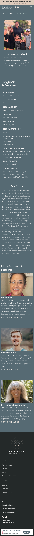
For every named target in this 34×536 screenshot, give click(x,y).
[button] (17, 7)
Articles (4, 485)
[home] (7, 7)
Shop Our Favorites (8, 512)
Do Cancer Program (8, 509)
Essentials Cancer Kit (9, 505)
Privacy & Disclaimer (9, 476)
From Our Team (7, 465)
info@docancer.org (8, 522)
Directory (5, 488)
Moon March (11, 534)
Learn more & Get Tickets (18, 3)
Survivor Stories (7, 492)
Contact (4, 472)
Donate (4, 468)
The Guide (5, 496)
